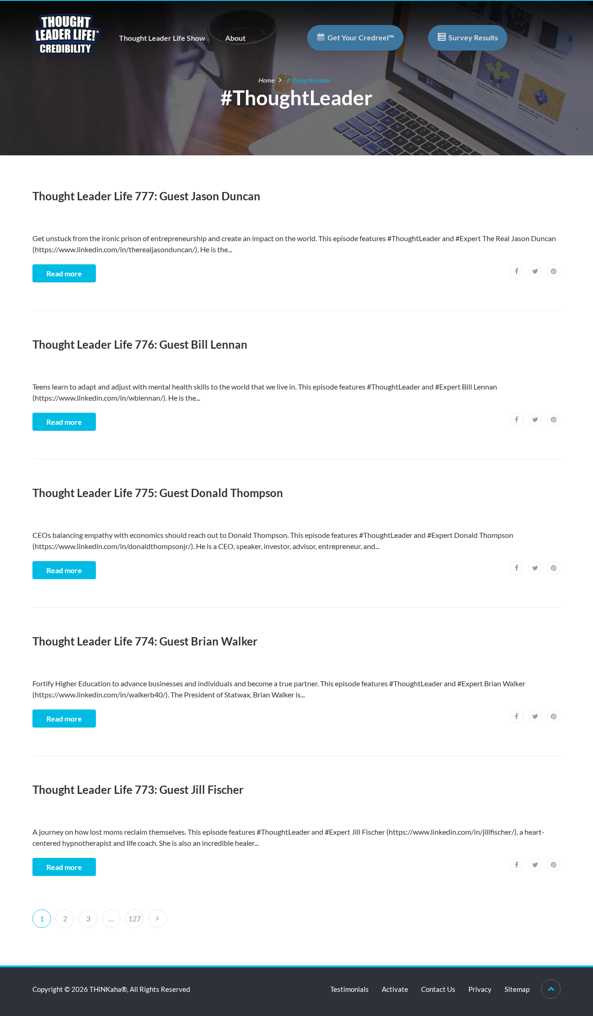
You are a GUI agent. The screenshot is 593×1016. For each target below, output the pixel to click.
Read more (64, 273)
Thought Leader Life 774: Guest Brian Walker (145, 641)
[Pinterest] (554, 271)
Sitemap (517, 989)
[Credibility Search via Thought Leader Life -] (67, 33)
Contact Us (438, 989)
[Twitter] (535, 271)
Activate (395, 989)
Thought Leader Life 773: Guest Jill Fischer (138, 789)
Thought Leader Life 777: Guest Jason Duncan (146, 196)
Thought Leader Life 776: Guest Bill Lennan (139, 344)
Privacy (480, 989)
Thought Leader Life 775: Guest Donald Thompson (157, 492)
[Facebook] (517, 271)
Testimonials (349, 989)
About (235, 37)
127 (134, 918)
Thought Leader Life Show (162, 37)
